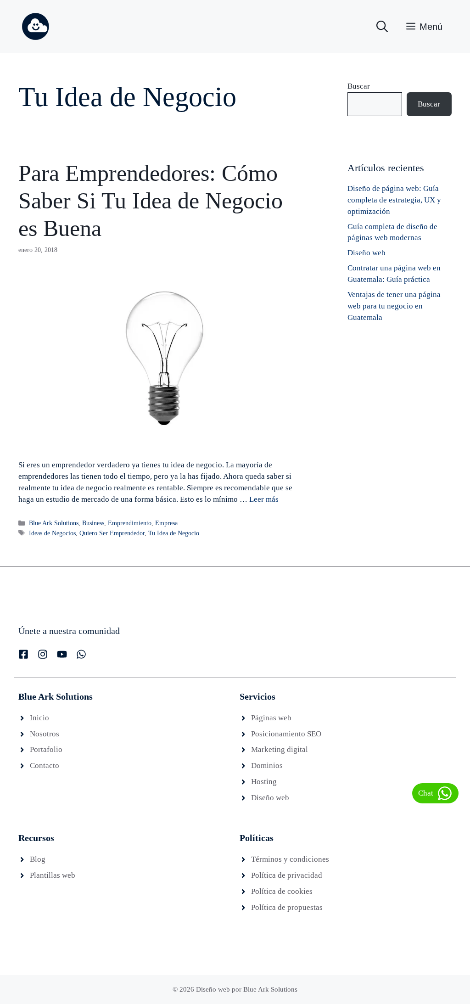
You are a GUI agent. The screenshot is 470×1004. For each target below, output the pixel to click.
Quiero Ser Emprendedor (112, 533)
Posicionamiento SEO (286, 733)
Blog (37, 859)
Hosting (264, 781)
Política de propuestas (287, 907)
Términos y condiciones (290, 859)
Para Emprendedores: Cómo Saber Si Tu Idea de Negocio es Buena (150, 200)
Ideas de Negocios (52, 533)
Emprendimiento (129, 523)
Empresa (166, 523)
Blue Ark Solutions (53, 523)
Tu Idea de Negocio (173, 533)
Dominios (267, 765)
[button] (382, 26)
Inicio (39, 717)
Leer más (264, 499)
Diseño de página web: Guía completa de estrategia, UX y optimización (394, 200)
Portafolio (46, 749)
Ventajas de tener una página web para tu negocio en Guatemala (394, 306)
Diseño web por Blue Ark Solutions (246, 989)
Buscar (358, 86)
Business (93, 523)
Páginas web (271, 717)
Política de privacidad (286, 875)
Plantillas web (52, 875)
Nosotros (44, 733)
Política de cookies (282, 891)
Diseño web (366, 252)
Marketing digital (279, 749)
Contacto (44, 765)
